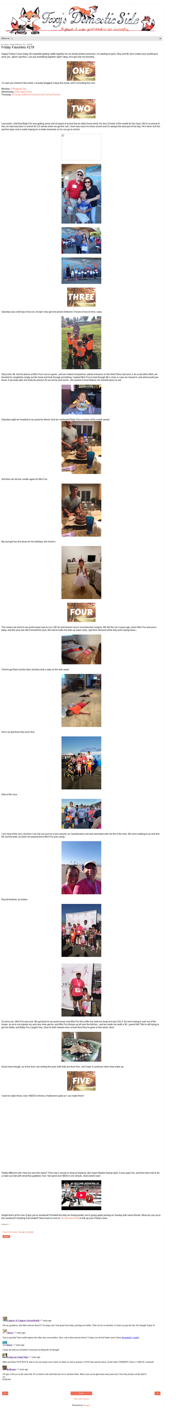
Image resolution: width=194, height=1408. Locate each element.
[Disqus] (81, 1277)
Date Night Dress (23, 92)
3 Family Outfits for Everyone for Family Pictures (36, 94)
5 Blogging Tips (18, 89)
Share (6, 1237)
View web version (81, 1399)
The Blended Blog (70, 1218)
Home (81, 1393)
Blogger (86, 1405)
